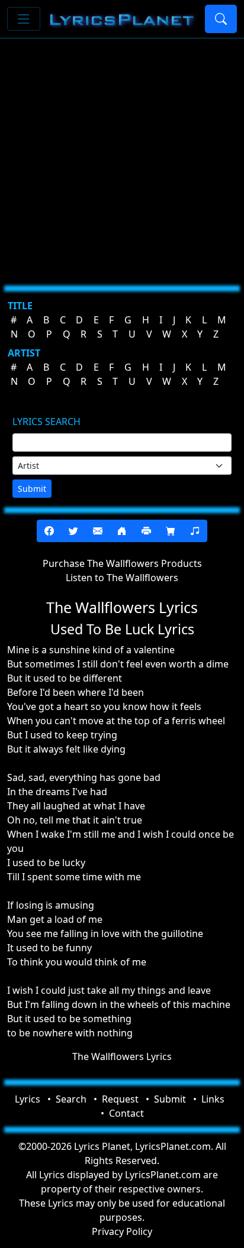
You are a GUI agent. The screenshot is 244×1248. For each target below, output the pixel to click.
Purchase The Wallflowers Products (122, 563)
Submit (32, 488)
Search (71, 1099)
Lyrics (27, 1099)
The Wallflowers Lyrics (122, 1056)
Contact (126, 1113)
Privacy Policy (122, 1231)
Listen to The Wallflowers (122, 577)
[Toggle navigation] (23, 19)
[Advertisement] (122, 157)
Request (120, 1099)
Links (212, 1099)
